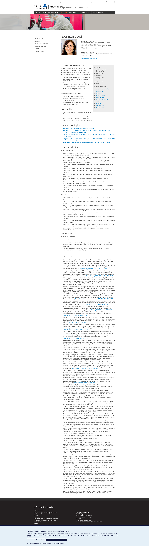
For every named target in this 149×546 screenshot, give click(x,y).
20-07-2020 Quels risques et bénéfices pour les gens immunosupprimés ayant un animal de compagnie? (89, 135)
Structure (37, 41)
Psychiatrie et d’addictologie (83, 520)
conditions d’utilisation (58, 543)
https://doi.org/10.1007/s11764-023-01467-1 (76, 329)
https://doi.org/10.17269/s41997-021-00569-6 (86, 368)
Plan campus (80, 1)
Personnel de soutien (40, 46)
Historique (37, 36)
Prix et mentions (39, 51)
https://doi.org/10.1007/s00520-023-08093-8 (76, 315)
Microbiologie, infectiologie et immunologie (45, 520)
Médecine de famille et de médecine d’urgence (46, 518)
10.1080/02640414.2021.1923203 (84, 383)
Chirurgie (36, 515)
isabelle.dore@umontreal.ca (89, 58)
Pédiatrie (78, 518)
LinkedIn (98, 93)
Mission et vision (39, 38)
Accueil (36, 12)
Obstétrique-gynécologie (82, 512)
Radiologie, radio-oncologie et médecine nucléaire (89, 521)
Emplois (36, 48)
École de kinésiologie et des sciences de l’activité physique (70, 8)
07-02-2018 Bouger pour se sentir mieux (75, 132)
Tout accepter (61, 540)
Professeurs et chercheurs (50, 32)
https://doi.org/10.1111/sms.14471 (77, 322)
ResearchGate (100, 97)
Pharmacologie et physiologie (84, 517)
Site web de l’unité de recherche (102, 100)
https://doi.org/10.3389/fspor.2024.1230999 (99, 276)
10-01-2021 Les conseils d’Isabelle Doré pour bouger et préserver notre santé (86, 142)
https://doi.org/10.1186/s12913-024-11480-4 (93, 269)
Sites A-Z (86, 1)
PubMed (98, 103)
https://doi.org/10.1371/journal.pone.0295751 (98, 304)
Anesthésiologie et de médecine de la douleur (46, 512)
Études (42, 12)
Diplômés (85, 12)
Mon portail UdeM (93, 1)
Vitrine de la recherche (102, 89)
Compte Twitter (100, 95)
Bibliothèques (73, 1)
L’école (63, 12)
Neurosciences (37, 521)
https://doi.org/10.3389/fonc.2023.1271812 (100, 310)
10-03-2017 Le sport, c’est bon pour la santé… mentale (79, 128)
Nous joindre (98, 12)
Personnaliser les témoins (36, 540)
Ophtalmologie (80, 514)
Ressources (73, 12)
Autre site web (100, 91)
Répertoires (62, 1)
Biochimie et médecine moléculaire (43, 514)
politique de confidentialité (40, 543)
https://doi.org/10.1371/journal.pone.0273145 (76, 338)
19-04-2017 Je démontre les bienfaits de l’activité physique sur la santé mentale (86, 130)
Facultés (67, 1)
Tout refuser (50, 540)
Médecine (36, 517)
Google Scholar (100, 105)
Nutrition (36, 523)
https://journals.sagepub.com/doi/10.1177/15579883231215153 (94, 299)
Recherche (52, 12)
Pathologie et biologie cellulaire (84, 515)
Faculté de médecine (56, 6)
